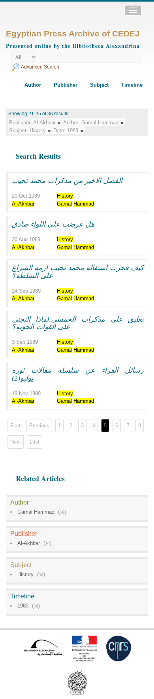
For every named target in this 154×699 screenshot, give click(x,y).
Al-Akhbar (28, 543)
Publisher (65, 85)
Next (15, 442)
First (15, 426)
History (25, 574)
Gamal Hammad (35, 512)
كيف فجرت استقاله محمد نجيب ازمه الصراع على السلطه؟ (78, 271)
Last (34, 442)
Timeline (132, 85)
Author (32, 85)
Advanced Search (40, 67)
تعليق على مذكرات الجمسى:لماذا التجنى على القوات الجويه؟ (78, 322)
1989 (22, 606)
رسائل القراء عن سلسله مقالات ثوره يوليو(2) (78, 374)
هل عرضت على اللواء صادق (53, 224)
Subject (99, 85)
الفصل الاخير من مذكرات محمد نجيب (67, 180)
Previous (39, 426)
